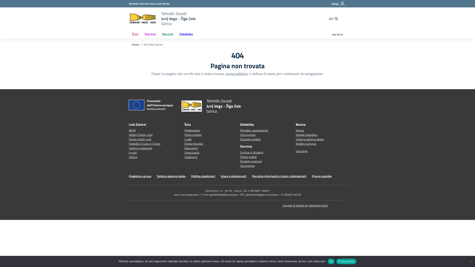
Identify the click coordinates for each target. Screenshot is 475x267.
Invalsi (133, 152)
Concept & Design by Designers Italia (305, 205)
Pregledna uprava (140, 176)
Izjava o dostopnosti (233, 176)
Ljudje (187, 139)
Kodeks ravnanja (306, 143)
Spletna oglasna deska (310, 139)
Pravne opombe (322, 176)
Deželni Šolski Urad (140, 135)
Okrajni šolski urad (140, 139)
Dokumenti (191, 148)
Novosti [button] (167, 34)
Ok (331, 261)
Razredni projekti (250, 139)
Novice (300, 130)
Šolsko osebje (248, 157)
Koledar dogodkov (307, 135)
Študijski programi (251, 161)
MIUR (132, 130)
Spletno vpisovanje (140, 148)
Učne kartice (247, 135)
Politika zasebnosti (203, 176)
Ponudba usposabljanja (254, 130)
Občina (133, 157)
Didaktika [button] (186, 34)
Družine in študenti (251, 152)
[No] (470, 261)
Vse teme (337, 34)
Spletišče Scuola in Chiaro (144, 143)
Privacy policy (346, 261)
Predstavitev (192, 130)
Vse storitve (247, 166)
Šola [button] (135, 34)
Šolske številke (193, 143)
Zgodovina (190, 157)
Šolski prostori (193, 135)
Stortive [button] (150, 34)
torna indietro (237, 74)
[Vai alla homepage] (143, 19)
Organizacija (191, 152)
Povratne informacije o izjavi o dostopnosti (279, 176)
